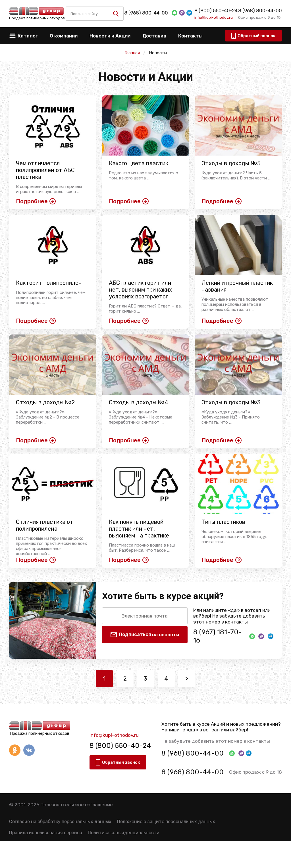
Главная (132, 52)
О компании (64, 36)
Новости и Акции (110, 36)
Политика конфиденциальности (123, 832)
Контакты (190, 36)
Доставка (154, 36)
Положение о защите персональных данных (166, 821)
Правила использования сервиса (45, 832)
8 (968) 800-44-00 (146, 13)
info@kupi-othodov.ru (213, 17)
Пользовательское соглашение (76, 804)
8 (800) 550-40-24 (216, 10)
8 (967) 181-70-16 (217, 636)
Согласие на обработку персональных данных (60, 821)
